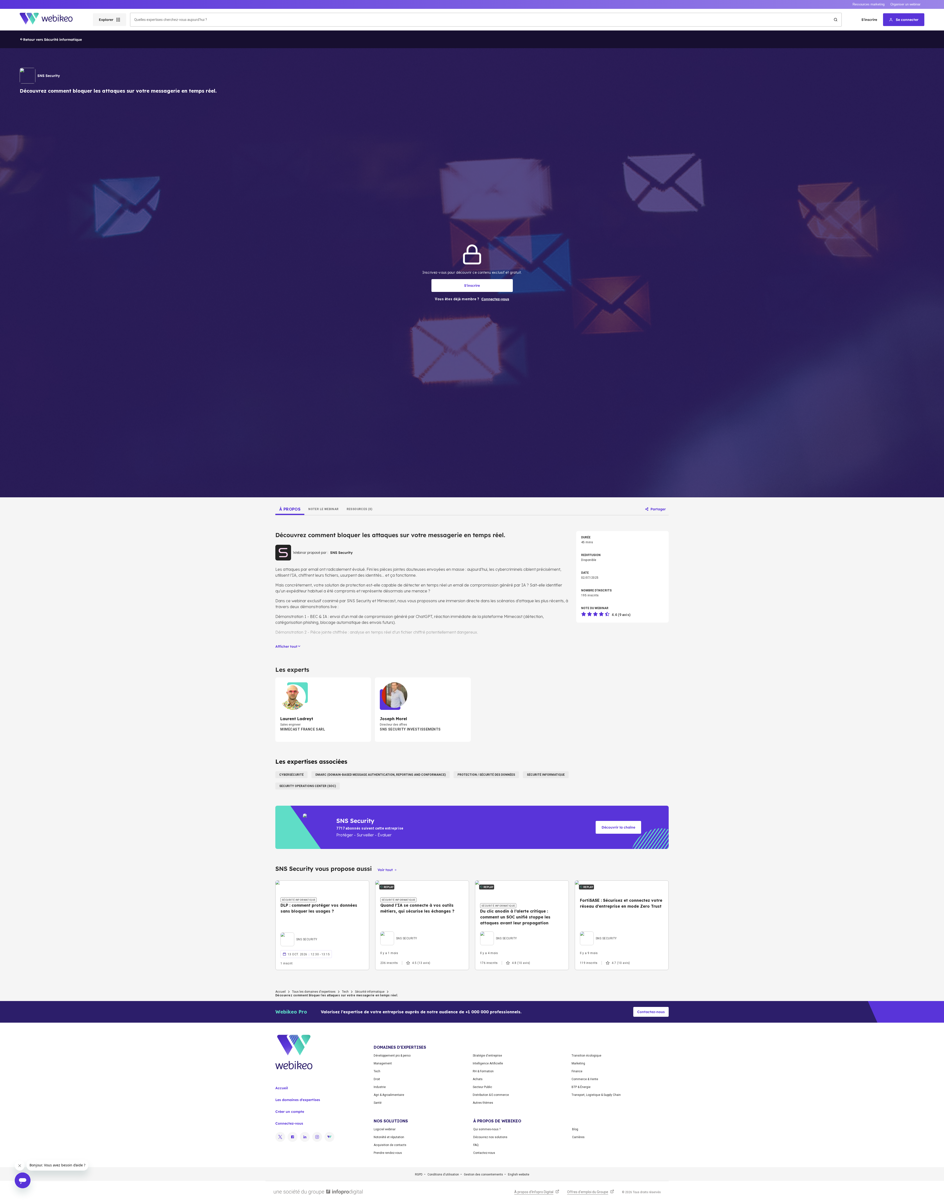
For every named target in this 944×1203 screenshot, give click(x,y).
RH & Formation (483, 1071)
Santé (378, 1102)
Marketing (578, 1063)
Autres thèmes (483, 1102)
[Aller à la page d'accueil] (50, 20)
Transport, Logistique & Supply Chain (596, 1095)
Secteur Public (482, 1087)
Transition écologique (586, 1055)
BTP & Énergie (581, 1087)
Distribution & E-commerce (491, 1095)
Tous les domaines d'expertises (314, 991)
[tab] (289, 509)
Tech (345, 991)
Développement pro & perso (392, 1055)
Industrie (380, 1087)
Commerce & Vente (585, 1079)
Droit (377, 1079)
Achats (478, 1079)
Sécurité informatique (369, 991)
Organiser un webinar (905, 4)
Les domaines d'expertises (297, 1100)
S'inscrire (869, 19)
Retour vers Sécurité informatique (52, 39)
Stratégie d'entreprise (487, 1055)
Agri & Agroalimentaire (389, 1095)
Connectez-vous (289, 1123)
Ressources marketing (869, 4)
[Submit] (836, 20)
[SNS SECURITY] (298, 933)
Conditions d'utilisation (443, 1174)
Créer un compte (289, 1111)
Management (383, 1063)
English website (518, 1174)
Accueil (280, 991)
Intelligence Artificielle (488, 1063)
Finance (577, 1071)
